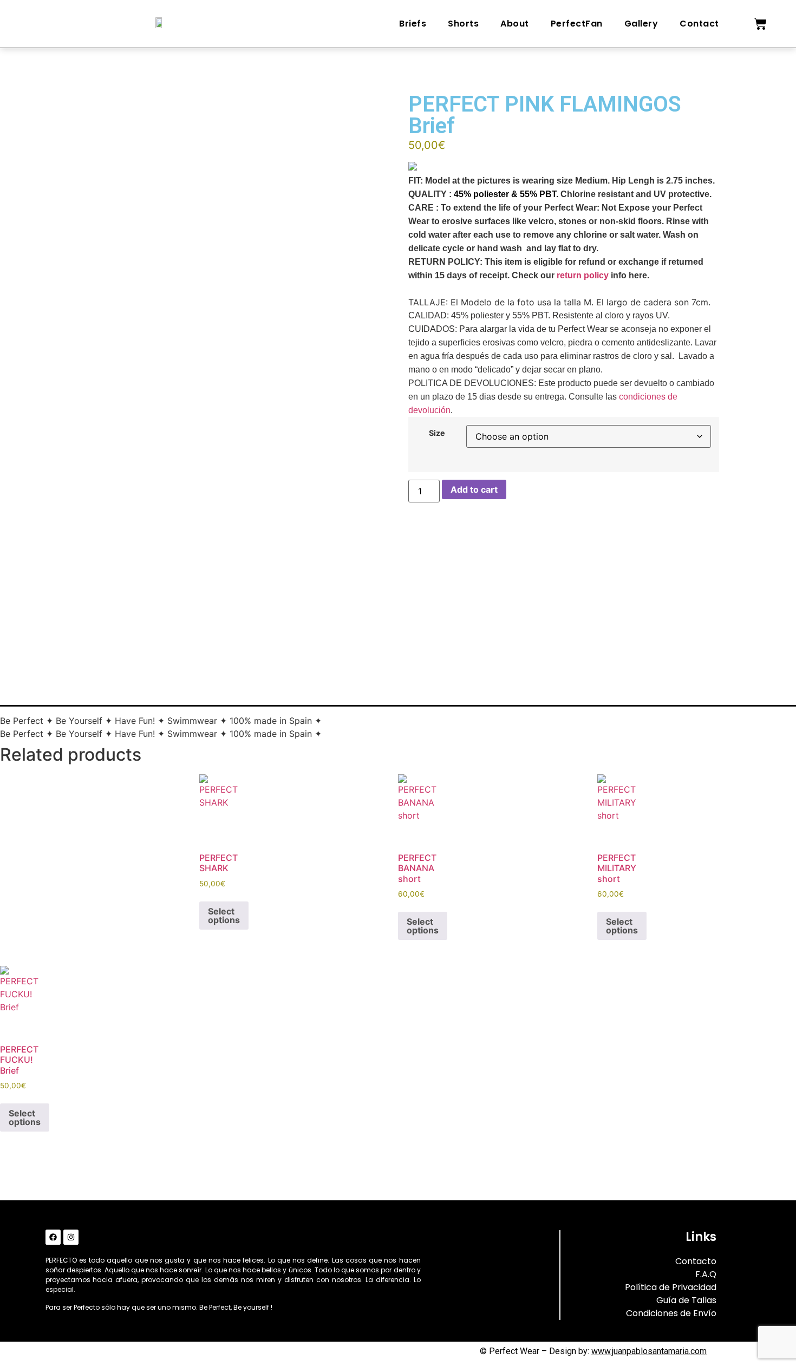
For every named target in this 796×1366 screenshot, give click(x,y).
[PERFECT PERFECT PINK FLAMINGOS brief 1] (146, 600)
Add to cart (474, 489)
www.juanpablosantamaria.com (649, 1351)
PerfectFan (577, 23)
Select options (224, 915)
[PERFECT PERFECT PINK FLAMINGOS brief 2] (177, 613)
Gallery (641, 23)
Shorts (463, 23)
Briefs (412, 23)
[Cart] (760, 24)
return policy (583, 275)
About (514, 23)
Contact (699, 23)
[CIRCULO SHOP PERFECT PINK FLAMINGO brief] (116, 587)
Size (437, 433)
